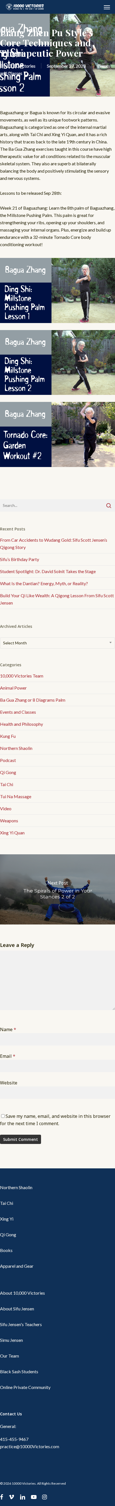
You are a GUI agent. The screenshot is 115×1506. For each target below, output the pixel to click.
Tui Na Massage (15, 796)
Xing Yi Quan (12, 832)
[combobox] (57, 643)
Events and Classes (18, 712)
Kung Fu (8, 736)
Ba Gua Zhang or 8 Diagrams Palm (32, 699)
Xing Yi (6, 1218)
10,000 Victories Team (21, 675)
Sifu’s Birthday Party (19, 559)
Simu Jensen (11, 1340)
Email (7, 1056)
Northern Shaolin (16, 748)
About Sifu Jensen (17, 1308)
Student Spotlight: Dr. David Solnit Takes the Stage (48, 571)
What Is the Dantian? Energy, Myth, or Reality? (44, 583)
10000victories (20, 65)
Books (6, 1250)
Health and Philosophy (21, 724)
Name (8, 1029)
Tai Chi (6, 784)
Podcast (8, 760)
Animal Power (13, 687)
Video (5, 808)
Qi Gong (8, 772)
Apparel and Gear (16, 1266)
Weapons (9, 820)
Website (8, 1083)
